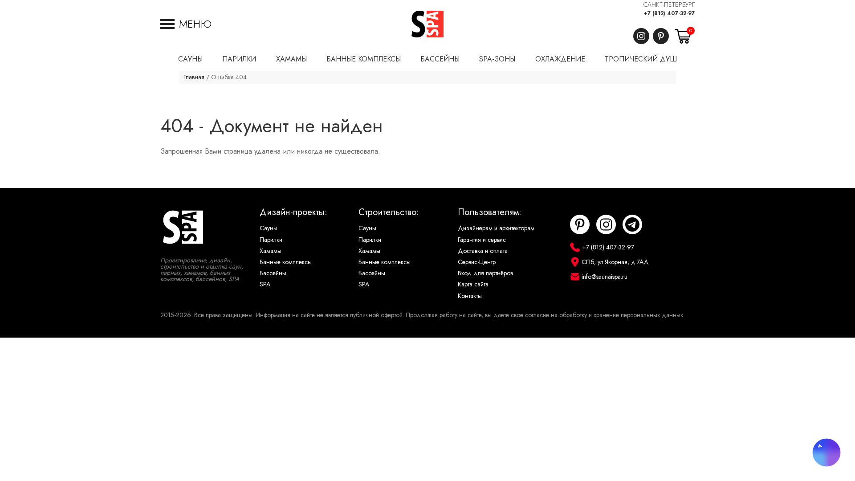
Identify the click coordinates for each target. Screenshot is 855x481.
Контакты (470, 296)
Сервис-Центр (477, 262)
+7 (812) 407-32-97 (669, 13)
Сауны (268, 228)
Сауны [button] (190, 59)
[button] (186, 24)
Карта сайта (473, 284)
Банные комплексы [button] (363, 59)
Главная (193, 77)
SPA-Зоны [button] (497, 59)
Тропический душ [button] (641, 59)
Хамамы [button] (291, 59)
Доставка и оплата (483, 251)
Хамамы (270, 251)
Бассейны (273, 273)
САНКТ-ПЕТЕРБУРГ (669, 4)
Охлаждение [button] (560, 59)
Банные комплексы (286, 262)
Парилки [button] (239, 59)
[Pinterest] (661, 36)
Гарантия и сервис (482, 240)
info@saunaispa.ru (604, 277)
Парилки (271, 240)
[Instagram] (641, 36)
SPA (265, 284)
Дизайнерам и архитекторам (496, 228)
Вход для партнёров (485, 273)
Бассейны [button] (440, 59)
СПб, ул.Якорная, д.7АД (615, 262)
